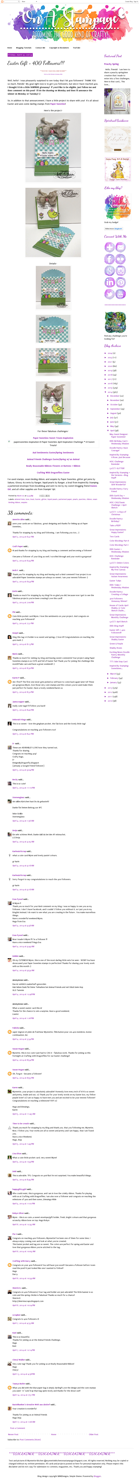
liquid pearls (52, 499)
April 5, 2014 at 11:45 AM (23, 1114)
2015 (110, 388)
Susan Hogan (18, 1048)
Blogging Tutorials (23, 48)
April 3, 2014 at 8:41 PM (23, 734)
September (115, 409)
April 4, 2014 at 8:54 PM (23, 1060)
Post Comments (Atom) (30, 1439)
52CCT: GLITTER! (117, 468)
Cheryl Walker (18, 1359)
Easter (37, 499)
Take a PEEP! (115, 525)
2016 (110, 383)
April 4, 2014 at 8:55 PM (23, 1078)
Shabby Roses (116, 648)
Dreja (14, 830)
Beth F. (15, 570)
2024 (110, 353)
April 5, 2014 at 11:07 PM (23, 1203)
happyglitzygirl (19, 1189)
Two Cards (114, 536)
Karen (15, 1087)
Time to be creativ (20, 1123)
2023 (110, 357)
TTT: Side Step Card (118, 661)
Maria (15, 654)
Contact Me (40, 48)
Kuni (14, 1333)
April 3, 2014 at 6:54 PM (23, 581)
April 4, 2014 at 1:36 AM (23, 821)
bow (27, 499)
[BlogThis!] (42, 496)
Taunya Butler (18, 1383)
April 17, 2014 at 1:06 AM (23, 1422)
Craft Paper (17, 546)
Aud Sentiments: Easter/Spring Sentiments (53, 452)
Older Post (93, 1434)
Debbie (15, 956)
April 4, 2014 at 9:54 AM (23, 970)
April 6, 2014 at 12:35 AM (23, 1224)
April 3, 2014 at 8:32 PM (23, 692)
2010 (110, 701)
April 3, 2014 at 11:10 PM (23, 788)
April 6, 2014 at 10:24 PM (23, 1305)
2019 (110, 370)
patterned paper (65, 499)
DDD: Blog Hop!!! (117, 626)
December (115, 396)
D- (13, 743)
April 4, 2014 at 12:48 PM (23, 994)
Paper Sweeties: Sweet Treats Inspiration (53, 438)
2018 (110, 375)
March (113, 674)
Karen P (15, 678)
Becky (15, 779)
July (112, 417)
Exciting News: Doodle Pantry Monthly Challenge (120, 655)
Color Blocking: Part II (119, 541)
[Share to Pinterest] (49, 496)
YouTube (76, 48)
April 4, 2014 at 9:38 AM (23, 925)
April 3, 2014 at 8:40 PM (23, 710)
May (112, 426)
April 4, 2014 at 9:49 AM (23, 946)
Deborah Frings (19, 719)
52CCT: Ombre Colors (119, 563)
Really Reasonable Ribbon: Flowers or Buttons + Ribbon (53, 466)
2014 (110, 392)
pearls (75, 499)
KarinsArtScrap (19, 851)
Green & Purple (116, 644)
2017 (110, 379)
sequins (24, 502)
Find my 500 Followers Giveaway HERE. (53, 74)
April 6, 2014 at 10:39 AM (23, 1278)
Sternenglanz (18, 797)
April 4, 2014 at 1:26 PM (23, 1018)
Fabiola (15, 1028)
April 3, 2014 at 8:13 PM (23, 644)
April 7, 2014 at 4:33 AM (23, 1323)
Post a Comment (17, 1428)
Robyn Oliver (18, 1213)
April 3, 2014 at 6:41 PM (23, 537)
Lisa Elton (16, 1153)
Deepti (15, 633)
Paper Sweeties (57, 104)
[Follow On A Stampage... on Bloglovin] (113, 229)
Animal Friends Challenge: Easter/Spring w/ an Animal (53, 459)
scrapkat (16, 1315)
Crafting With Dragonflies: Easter (53, 472)
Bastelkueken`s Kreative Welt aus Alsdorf (31, 1404)
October (114, 404)
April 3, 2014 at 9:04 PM (23, 770)
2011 (110, 696)
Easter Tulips (115, 581)
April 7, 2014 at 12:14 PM (23, 1350)
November (115, 400)
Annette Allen (18, 519)
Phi (13, 612)
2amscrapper (18, 701)
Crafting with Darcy (21, 1261)
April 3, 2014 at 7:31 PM (23, 623)
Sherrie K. (16, 1288)
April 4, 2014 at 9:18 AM (23, 865)
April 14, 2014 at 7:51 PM (23, 1395)
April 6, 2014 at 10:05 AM (23, 1251)
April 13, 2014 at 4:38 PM (23, 1374)
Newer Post (13, 1434)
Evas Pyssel (17, 899)
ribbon (89, 499)
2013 (110, 688)
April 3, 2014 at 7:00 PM (23, 602)
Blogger (97, 1476)
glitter (43, 499)
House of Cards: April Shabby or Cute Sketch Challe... (119, 608)
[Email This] (40, 496)
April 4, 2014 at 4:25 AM (23, 842)
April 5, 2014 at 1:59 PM (23, 1162)
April (112, 430)
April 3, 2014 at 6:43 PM (23, 561)
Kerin (14, 591)
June (112, 422)
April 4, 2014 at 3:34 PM (23, 1039)
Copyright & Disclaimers (59, 48)
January (113, 682)
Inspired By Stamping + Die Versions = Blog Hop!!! (120, 475)
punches (82, 499)
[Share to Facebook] (47, 496)
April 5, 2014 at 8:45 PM (23, 1179)
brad (32, 499)
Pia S (14, 1234)
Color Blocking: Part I (119, 545)
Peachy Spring (111, 64)
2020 (110, 366)
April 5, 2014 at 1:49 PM (23, 1144)
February (114, 678)
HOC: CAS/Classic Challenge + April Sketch (118, 505)
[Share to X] (45, 496)
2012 (110, 692)
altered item (20, 499)
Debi (14, 1171)
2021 (110, 362)
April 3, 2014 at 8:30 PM (23, 668)
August (113, 413)
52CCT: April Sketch (118, 621)
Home (9, 48)
